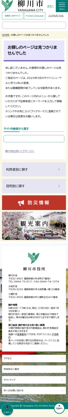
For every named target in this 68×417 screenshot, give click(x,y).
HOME (5, 35)
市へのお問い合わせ (14, 390)
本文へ (50, 6)
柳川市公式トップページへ (19, 151)
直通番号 (21, 334)
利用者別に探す (17, 169)
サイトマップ (9, 380)
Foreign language (35, 16)
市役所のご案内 (11, 369)
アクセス (8, 358)
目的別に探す (15, 185)
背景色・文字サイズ (12, 16)
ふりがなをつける (56, 16)
